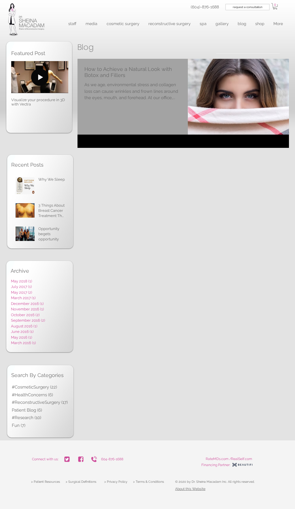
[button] (72, 23)
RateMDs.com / (218, 459)
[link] (275, 6)
